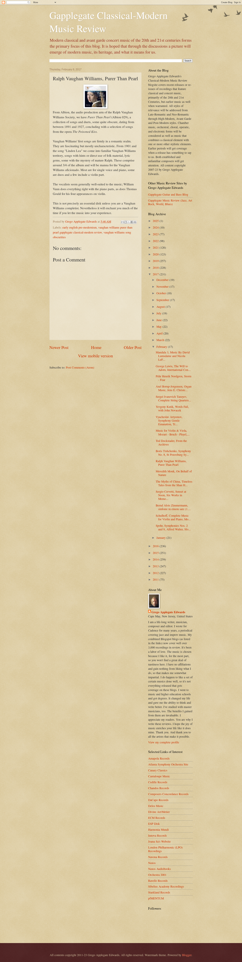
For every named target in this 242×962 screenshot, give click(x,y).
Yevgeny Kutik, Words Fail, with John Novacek (172, 408)
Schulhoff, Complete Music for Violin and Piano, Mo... (173, 517)
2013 (156, 566)
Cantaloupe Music (159, 776)
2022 (156, 241)
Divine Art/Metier (159, 812)
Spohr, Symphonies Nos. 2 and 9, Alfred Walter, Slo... (173, 527)
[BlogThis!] (125, 222)
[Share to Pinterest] (135, 222)
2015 (156, 553)
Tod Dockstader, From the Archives (171, 442)
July (159, 313)
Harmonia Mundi (158, 830)
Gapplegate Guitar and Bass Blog (168, 194)
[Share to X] (128, 222)
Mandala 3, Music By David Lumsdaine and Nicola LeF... (173, 355)
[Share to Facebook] (132, 222)
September (163, 300)
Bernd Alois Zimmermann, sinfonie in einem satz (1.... (173, 507)
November (162, 286)
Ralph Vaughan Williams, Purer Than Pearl (171, 463)
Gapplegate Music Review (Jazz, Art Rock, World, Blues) (170, 202)
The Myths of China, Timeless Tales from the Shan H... (174, 483)
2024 (156, 227)
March (160, 340)
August (161, 307)
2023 (156, 234)
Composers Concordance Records (168, 794)
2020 (156, 254)
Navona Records (158, 857)
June (159, 320)
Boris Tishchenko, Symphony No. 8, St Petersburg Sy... (173, 453)
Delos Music (155, 806)
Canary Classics (157, 770)
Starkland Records (159, 892)
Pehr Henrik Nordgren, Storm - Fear (173, 378)
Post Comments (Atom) (80, 367)
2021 (156, 247)
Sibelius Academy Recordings (166, 886)
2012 (156, 573)
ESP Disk (154, 824)
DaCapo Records (158, 800)
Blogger (186, 955)
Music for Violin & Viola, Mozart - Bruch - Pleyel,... (173, 432)
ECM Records (156, 818)
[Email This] (122, 222)
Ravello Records (158, 881)
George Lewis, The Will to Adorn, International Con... (173, 368)
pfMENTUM (156, 898)
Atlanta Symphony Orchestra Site (168, 764)
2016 (156, 546)
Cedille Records (157, 782)
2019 (156, 261)
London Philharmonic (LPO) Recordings (165, 849)
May (159, 327)
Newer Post (58, 347)
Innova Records (157, 835)
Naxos (152, 863)
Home (96, 347)
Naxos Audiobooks (159, 869)
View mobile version (95, 356)
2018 (156, 268)
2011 (156, 579)
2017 (156, 274)
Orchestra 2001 (157, 875)
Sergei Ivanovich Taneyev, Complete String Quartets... (173, 398)
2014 (156, 559)
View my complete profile (163, 742)
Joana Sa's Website (159, 841)
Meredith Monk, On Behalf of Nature (174, 473)
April (159, 333)
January (161, 538)
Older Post (133, 347)
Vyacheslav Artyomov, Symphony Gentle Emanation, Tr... (169, 420)
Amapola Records (159, 758)
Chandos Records (158, 788)
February (162, 347)
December (162, 280)
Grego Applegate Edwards (168, 612)
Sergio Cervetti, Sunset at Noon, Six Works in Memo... (171, 495)
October (161, 293)
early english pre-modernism (79, 227)
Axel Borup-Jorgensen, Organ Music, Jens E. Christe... (173, 388)
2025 (156, 221)
